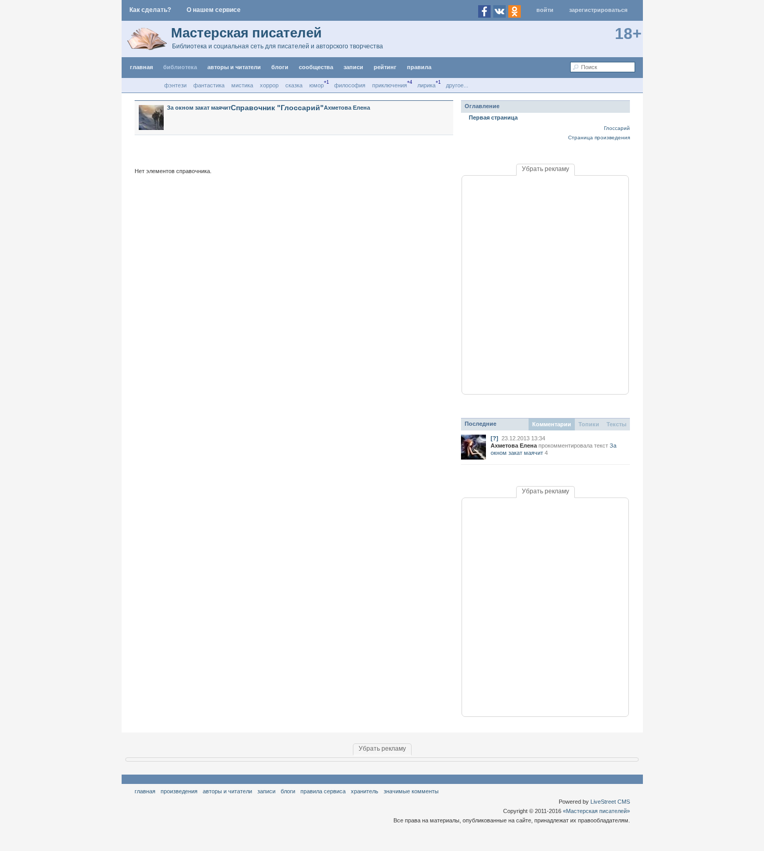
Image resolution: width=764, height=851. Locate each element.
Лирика (426, 85)
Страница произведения (599, 137)
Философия (349, 85)
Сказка (293, 85)
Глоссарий (617, 128)
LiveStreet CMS (610, 801)
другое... (457, 85)
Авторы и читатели (227, 791)
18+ (628, 33)
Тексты (616, 424)
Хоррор (269, 85)
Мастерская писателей (246, 33)
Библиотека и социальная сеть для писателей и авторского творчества (277, 46)
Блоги (279, 67)
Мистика (242, 85)
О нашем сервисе (214, 10)
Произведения (179, 791)
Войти (545, 10)
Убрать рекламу (545, 169)
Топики (588, 424)
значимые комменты (411, 791)
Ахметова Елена (347, 107)
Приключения (389, 85)
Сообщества (316, 67)
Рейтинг (385, 67)
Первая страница (493, 117)
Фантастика (209, 85)
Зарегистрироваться (598, 10)
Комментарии (551, 424)
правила (419, 67)
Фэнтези (175, 85)
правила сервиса (323, 791)
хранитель (364, 791)
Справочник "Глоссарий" (277, 107)
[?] (494, 438)
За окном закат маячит (199, 107)
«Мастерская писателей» (596, 811)
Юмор (316, 85)
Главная (145, 791)
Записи (353, 67)
